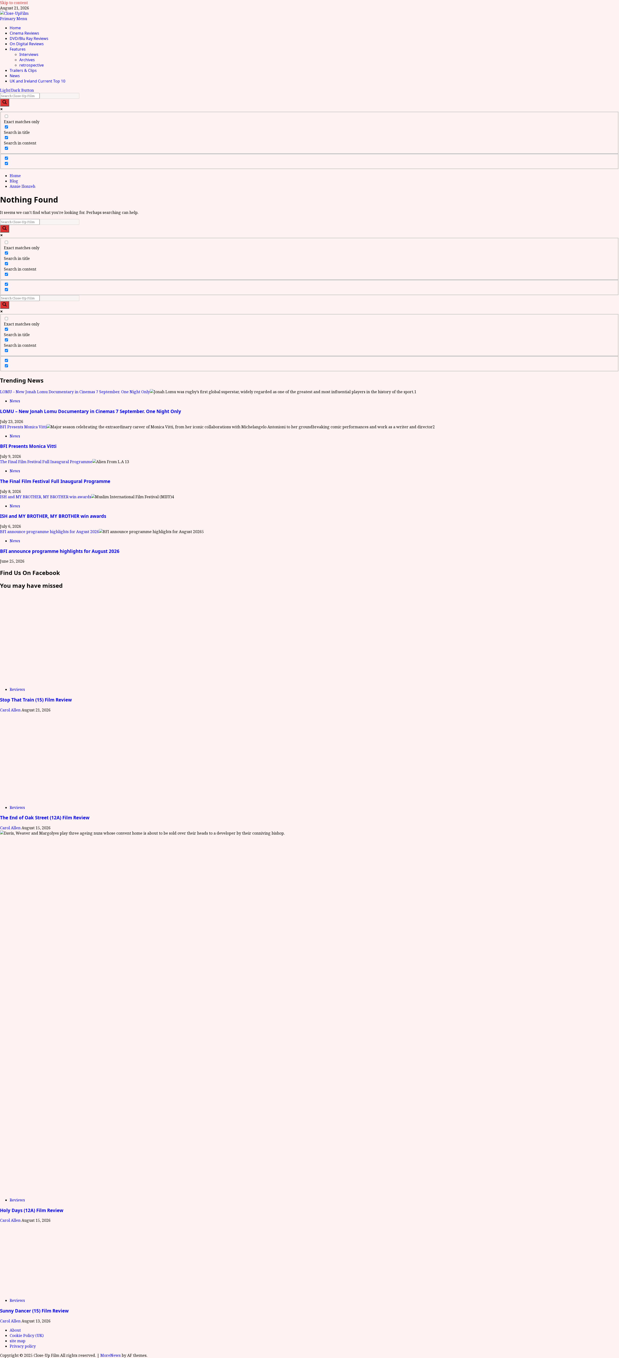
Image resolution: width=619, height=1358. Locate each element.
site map (17, 1340)
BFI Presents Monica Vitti (23, 427)
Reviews (17, 689)
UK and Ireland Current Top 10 (37, 81)
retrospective (31, 65)
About (15, 1330)
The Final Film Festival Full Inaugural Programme (46, 461)
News (15, 75)
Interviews (28, 54)
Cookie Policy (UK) (27, 1335)
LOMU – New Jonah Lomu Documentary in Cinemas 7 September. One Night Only (75, 391)
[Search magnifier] (4, 102)
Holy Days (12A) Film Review (31, 1210)
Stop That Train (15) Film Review (36, 700)
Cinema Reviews (24, 33)
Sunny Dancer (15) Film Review (34, 1311)
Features (18, 49)
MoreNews (110, 1355)
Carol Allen (11, 710)
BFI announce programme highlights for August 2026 (49, 531)
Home (15, 27)
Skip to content (14, 2)
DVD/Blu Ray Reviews (29, 38)
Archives (27, 59)
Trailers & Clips (23, 70)
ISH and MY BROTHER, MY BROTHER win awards (45, 496)
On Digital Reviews (27, 43)
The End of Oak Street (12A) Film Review (44, 818)
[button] (13, 18)
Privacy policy (23, 1346)
